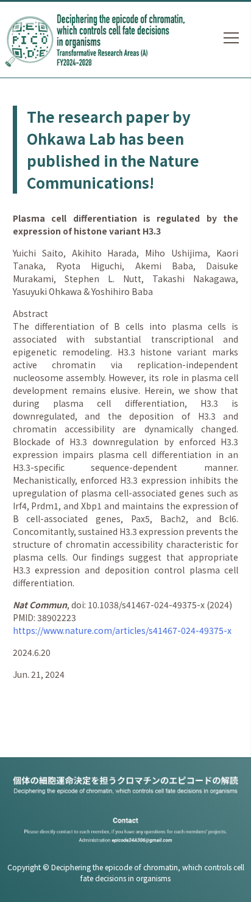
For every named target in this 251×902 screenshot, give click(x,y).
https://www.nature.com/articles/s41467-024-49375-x (122, 630)
